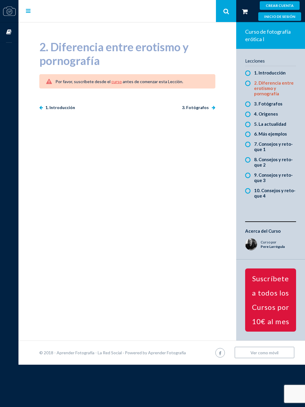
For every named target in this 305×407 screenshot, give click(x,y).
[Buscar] (226, 11)
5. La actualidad (270, 124)
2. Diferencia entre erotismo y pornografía (274, 88)
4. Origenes (266, 113)
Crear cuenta (280, 5)
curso (116, 81)
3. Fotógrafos (196, 107)
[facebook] (220, 352)
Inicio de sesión (279, 16)
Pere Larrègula (273, 246)
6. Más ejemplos (270, 133)
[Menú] (28, 10)
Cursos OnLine (9, 32)
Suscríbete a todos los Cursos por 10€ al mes (271, 300)
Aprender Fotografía (167, 352)
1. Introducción (59, 107)
